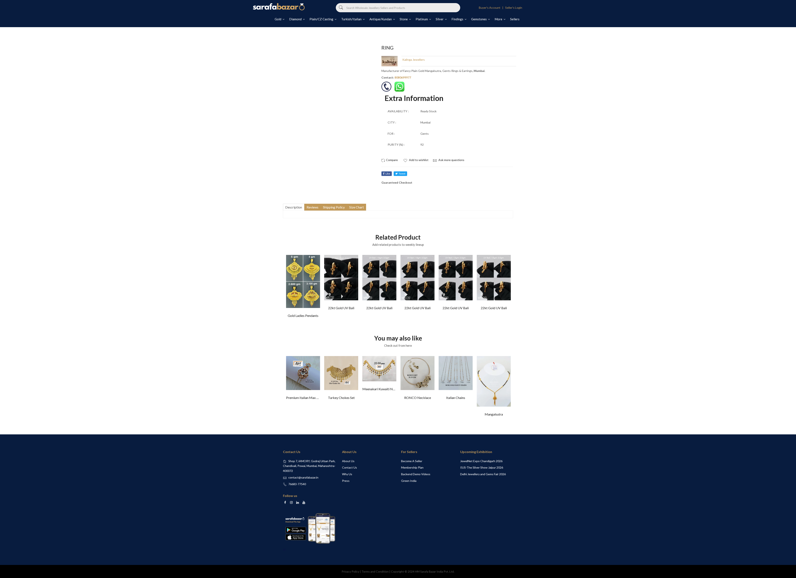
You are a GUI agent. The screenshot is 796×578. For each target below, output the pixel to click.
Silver (440, 19)
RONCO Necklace (417, 398)
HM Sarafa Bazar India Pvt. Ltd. (434, 571)
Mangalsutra (494, 414)
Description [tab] (293, 207)
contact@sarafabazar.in (303, 477)
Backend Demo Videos (415, 474)
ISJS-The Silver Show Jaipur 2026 (481, 467)
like (388, 173)
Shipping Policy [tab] (334, 207)
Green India (408, 480)
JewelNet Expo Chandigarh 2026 (481, 461)
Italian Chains (455, 398)
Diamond (295, 19)
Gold (278, 19)
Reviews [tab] (312, 207)
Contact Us (349, 467)
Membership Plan (412, 467)
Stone (404, 19)
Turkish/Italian (351, 19)
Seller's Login (513, 7)
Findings (457, 19)
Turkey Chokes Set (341, 398)
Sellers (514, 19)
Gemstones (479, 19)
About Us (348, 461)
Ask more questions (451, 160)
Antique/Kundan (380, 19)
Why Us (347, 474)
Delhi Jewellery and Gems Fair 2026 (483, 474)
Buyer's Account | (492, 7)
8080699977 (402, 77)
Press (345, 480)
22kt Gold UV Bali (341, 308)
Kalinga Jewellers (413, 59)
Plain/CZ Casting (321, 19)
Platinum (422, 19)
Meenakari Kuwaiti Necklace (383, 389)
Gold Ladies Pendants (303, 315)
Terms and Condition (375, 571)
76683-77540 (297, 484)
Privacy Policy (350, 571)
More (499, 19)
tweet (402, 173)
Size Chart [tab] (356, 207)
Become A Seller (411, 461)
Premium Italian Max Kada (305, 398)
